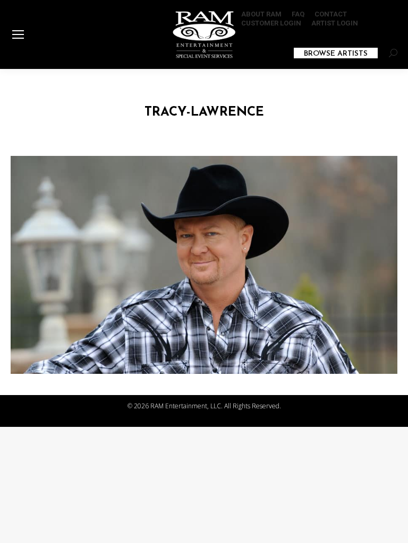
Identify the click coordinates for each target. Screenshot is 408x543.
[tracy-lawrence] (204, 265)
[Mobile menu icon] (18, 34)
